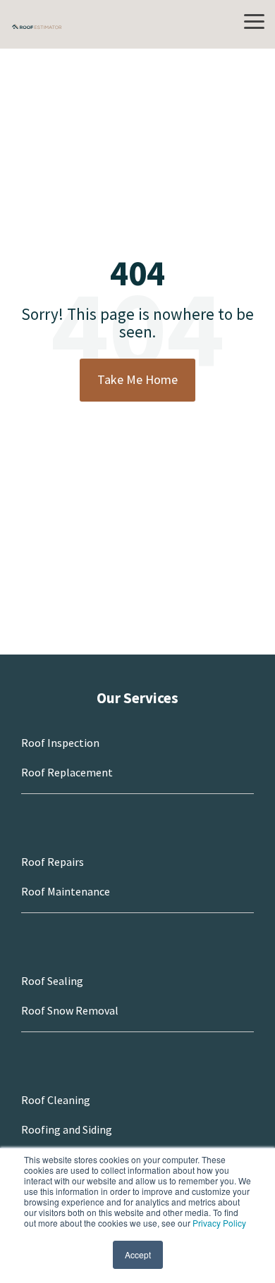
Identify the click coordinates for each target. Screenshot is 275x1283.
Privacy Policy (219, 1223)
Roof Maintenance (65, 891)
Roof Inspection (60, 743)
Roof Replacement (67, 772)
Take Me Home (137, 379)
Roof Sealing (52, 981)
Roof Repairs (52, 862)
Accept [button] (138, 1254)
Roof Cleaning (55, 1100)
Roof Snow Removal (69, 1010)
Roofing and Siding (66, 1129)
